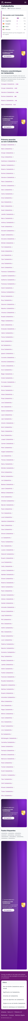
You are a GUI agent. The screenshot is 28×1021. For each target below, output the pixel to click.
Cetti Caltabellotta (6, 783)
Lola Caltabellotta (6, 255)
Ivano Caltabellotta (6, 718)
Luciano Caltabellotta (7, 550)
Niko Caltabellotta (6, 632)
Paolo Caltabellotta (6, 591)
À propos (11, 1015)
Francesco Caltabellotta (8, 271)
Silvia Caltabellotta (6, 472)
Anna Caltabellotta (6, 198)
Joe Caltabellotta (6, 480)
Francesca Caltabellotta (8, 284)
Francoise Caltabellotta (7, 677)
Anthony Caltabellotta (7, 222)
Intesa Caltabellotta (6, 394)
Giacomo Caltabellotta (7, 304)
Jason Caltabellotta (6, 488)
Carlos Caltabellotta (7, 194)
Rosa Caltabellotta (6, 435)
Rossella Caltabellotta (7, 681)
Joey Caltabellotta (6, 263)
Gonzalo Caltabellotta (7, 595)
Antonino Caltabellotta (7, 185)
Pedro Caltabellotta (6, 431)
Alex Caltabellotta (6, 406)
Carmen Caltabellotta (7, 443)
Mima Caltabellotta (6, 701)
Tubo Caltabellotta (6, 779)
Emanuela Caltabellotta (7, 329)
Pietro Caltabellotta (6, 181)
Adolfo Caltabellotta (7, 627)
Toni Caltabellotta (6, 247)
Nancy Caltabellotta (6, 464)
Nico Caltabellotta (6, 546)
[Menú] (25, 2)
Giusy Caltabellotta (6, 157)
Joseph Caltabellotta (7, 439)
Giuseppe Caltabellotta (7, 84)
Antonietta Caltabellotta (8, 697)
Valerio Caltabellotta (7, 333)
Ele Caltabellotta (6, 734)
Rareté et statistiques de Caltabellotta (13, 1007)
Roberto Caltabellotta (7, 100)
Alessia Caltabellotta (7, 636)
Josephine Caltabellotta (8, 275)
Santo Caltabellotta (6, 325)
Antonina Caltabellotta (7, 361)
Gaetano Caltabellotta (7, 165)
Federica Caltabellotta (7, 644)
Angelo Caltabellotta (7, 235)
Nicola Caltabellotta (6, 296)
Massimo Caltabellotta (7, 308)
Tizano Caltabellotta (7, 791)
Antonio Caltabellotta (7, 423)
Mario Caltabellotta (6, 206)
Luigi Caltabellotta (6, 615)
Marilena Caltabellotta (7, 689)
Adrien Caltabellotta (7, 668)
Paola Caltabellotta (6, 509)
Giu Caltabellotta (6, 386)
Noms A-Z (10, 1012)
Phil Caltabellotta (6, 619)
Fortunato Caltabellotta (7, 382)
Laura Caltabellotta (6, 415)
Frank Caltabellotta (6, 226)
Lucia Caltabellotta (6, 517)
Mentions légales (20, 1015)
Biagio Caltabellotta (6, 374)
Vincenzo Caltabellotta (7, 312)
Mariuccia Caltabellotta (7, 758)
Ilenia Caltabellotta (6, 341)
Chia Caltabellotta (6, 705)
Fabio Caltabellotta (6, 525)
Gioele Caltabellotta (7, 378)
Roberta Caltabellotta (7, 582)
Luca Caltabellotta (6, 562)
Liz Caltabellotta (6, 537)
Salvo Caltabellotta (6, 189)
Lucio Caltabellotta (6, 640)
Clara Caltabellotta (6, 529)
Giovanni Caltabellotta (7, 230)
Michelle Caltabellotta (7, 468)
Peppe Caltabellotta (6, 709)
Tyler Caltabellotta (6, 259)
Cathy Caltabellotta (6, 566)
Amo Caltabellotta (6, 722)
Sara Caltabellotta (6, 202)
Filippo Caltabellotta (7, 320)
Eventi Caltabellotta (6, 771)
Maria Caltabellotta (6, 104)
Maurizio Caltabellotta (7, 648)
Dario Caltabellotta (6, 267)
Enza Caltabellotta (6, 349)
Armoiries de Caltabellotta (10, 996)
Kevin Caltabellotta (6, 427)
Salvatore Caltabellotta (7, 92)
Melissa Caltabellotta (7, 492)
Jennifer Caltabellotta (7, 214)
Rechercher (4, 1015)
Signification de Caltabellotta (11, 992)
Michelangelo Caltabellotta (8, 738)
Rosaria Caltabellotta (7, 693)
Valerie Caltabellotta (7, 587)
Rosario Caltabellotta (7, 558)
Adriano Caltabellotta (7, 599)
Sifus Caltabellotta (6, 795)
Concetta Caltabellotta (7, 357)
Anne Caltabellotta (6, 496)
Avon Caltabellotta (6, 370)
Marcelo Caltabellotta (7, 505)
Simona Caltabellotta (7, 611)
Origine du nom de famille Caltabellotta (14, 1003)
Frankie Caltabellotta (7, 672)
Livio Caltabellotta (6, 730)
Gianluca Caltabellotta (7, 292)
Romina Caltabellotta (7, 96)
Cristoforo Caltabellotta (8, 775)
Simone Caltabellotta (7, 533)
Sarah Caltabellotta (6, 210)
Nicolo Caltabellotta (7, 390)
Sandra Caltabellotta (7, 410)
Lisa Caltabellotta (6, 456)
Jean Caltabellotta (6, 419)
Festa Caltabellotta (6, 763)
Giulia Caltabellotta (6, 251)
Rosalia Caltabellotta (7, 316)
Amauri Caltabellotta (7, 726)
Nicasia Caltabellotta (7, 787)
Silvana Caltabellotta (7, 578)
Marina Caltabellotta (7, 476)
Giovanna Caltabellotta (7, 239)
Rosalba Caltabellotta (7, 660)
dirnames (3, 1012)
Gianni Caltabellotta (6, 288)
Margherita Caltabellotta (8, 685)
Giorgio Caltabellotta (7, 88)
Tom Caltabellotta (6, 513)
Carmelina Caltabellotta (8, 742)
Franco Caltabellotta (7, 541)
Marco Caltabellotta (6, 218)
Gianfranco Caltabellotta (8, 161)
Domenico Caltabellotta (8, 652)
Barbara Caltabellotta (7, 484)
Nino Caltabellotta (6, 623)
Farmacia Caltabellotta (7, 750)
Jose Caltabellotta (6, 402)
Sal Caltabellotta (6, 345)
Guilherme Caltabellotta (8, 279)
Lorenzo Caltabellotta (7, 570)
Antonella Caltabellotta (7, 607)
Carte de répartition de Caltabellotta (13, 999)
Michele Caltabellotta (7, 243)
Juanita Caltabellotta (7, 664)
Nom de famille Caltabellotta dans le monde (13, 987)
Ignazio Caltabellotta (7, 353)
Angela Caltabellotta (7, 451)
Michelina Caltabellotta (7, 754)
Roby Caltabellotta (6, 656)
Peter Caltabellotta (6, 447)
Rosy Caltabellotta (6, 300)
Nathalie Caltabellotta (7, 574)
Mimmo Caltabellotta (7, 713)
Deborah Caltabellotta (7, 554)
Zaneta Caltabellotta (7, 746)
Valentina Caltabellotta (7, 521)
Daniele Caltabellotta (7, 603)
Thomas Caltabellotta (7, 460)
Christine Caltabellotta (7, 501)
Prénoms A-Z (18, 1012)
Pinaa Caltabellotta (6, 398)
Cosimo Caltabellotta (7, 366)
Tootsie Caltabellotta (7, 767)
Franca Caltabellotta (7, 337)
